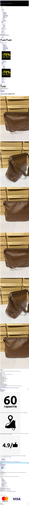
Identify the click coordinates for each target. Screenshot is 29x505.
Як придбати (3, 480)
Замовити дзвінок (2, 489)
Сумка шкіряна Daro (2, 390)
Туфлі (3, 26)
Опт (7, 34)
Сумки (4, 19)
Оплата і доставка (4, 1)
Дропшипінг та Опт (4, 484)
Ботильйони (4, 12)
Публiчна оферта (4, 481)
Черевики (4, 24)
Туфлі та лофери (5, 13)
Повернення (1, 374)
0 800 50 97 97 (2, 4)
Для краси (3, 31)
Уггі (3, 18)
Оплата (1, 375)
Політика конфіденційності (12, 491)
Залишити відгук (2, 471)
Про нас (1, 34)
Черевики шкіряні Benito (3, 464)
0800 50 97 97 (2, 35)
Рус (2, 7)
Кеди (3, 25)
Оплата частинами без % (5, 486)
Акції (2, 478)
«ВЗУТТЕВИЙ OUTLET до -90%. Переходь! (5, 490)
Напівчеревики (5, 17)
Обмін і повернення (4, 34)
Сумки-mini (4, 20)
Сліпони (4, 27)
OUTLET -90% (3, 29)
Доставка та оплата (4, 28)
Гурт (2, 32)
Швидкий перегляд (2, 389)
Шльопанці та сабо (5, 16)
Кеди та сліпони (5, 14)
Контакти (3, 479)
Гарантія (3, 21)
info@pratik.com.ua (2, 487)
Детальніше (25, 412)
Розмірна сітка (3, 485)
